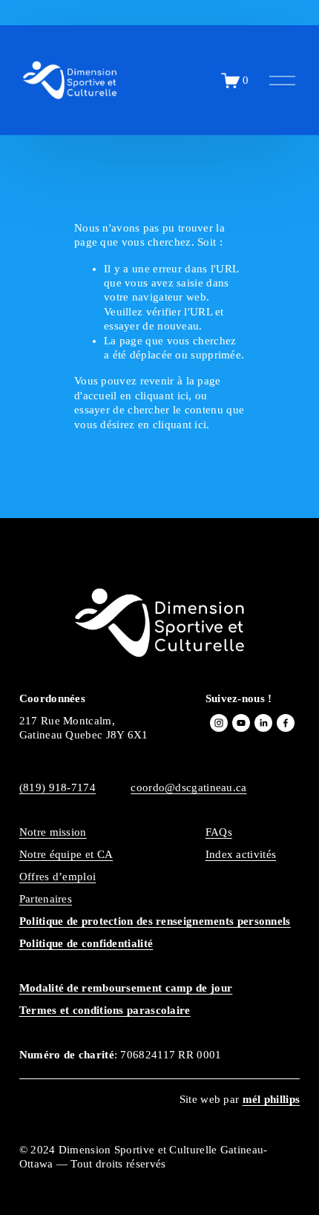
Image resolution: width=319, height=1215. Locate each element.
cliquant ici (162, 396)
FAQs (218, 832)
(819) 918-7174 (57, 787)
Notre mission (53, 832)
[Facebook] (286, 723)
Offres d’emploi (57, 876)
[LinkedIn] (263, 723)
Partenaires (45, 899)
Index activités (240, 854)
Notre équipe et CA (66, 854)
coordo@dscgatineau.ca (188, 787)
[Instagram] (219, 723)
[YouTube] (241, 723)
